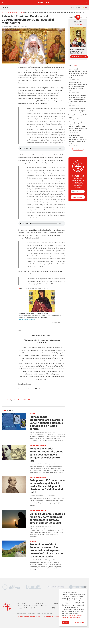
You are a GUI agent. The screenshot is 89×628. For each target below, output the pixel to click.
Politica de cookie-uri (47, 616)
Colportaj (37, 608)
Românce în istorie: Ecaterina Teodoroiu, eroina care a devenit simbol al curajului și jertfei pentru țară (46, 454)
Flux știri (77, 149)
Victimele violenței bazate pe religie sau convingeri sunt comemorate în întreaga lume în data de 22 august (47, 518)
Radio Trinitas (21, 604)
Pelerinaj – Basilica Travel (25, 606)
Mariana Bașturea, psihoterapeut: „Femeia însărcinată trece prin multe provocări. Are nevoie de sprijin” (77, 139)
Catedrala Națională (58, 606)
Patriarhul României (11, 12)
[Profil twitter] (71, 7)
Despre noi (20, 616)
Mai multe (80, 622)
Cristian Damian (40, 432)
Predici (21, 12)
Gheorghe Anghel (13, 26)
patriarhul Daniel (17, 400)
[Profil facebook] (68, 7)
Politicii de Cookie (75, 615)
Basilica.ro (44, 2)
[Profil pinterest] (76, 7)
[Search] (87, 2)
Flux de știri (5, 7)
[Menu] (2, 2)
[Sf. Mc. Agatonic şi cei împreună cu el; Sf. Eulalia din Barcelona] (78, 37)
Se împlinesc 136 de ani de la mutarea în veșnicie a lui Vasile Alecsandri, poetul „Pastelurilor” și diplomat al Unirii (47, 486)
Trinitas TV (55, 604)
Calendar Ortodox (79, 56)
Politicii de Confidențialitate (71, 617)
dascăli (9, 400)
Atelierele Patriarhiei (40, 606)
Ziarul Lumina (38, 604)
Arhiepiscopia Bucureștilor (25, 608)
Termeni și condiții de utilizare (31, 616)
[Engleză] (86, 7)
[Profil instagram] (73, 7)
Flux (72, 65)
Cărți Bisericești (57, 608)
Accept (65, 622)
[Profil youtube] (79, 7)
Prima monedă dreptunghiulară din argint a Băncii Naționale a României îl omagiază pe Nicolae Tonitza (47, 422)
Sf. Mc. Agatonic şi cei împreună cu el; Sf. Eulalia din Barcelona (77, 51)
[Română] (84, 7)
